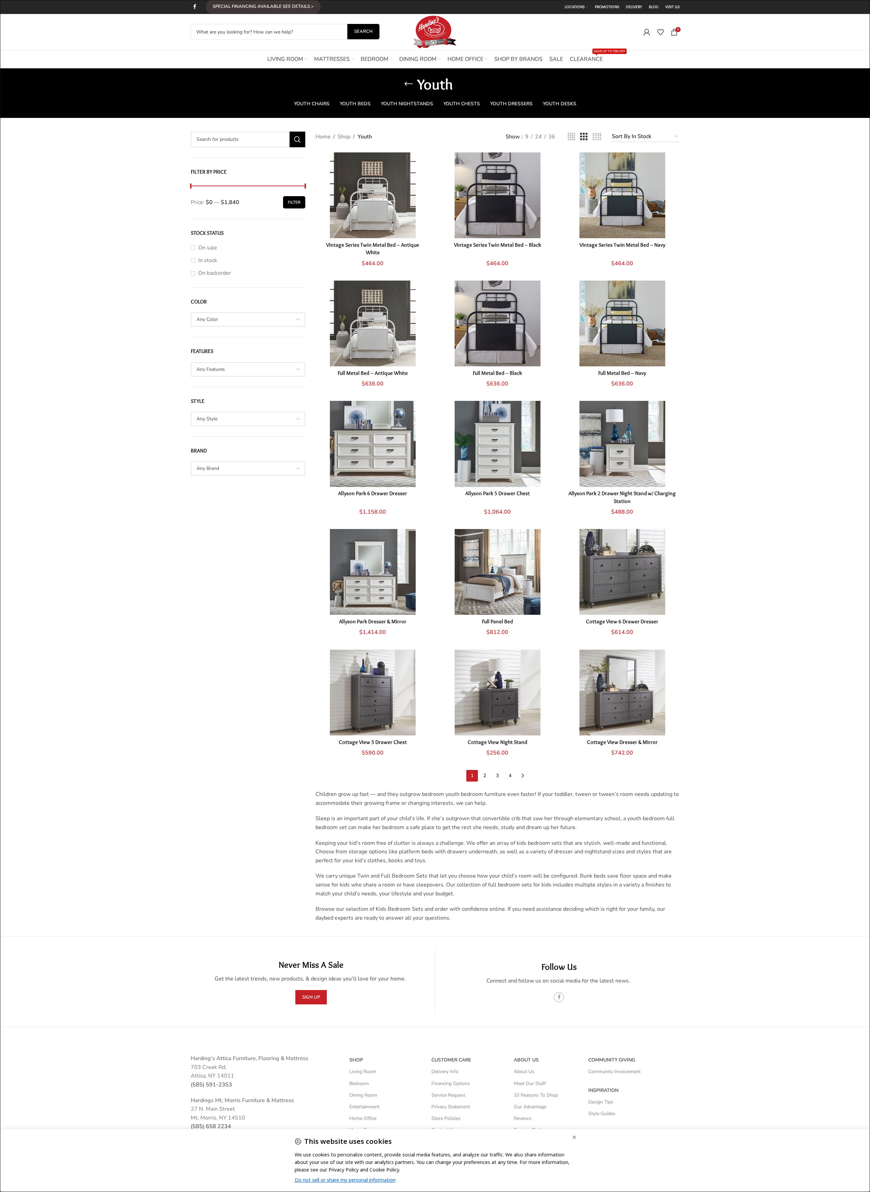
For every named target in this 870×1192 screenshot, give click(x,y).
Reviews (523, 1118)
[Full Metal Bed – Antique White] (373, 323)
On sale (207, 248)
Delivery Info (444, 1071)
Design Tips (600, 1102)
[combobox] (248, 319)
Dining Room (363, 1095)
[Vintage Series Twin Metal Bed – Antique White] (373, 195)
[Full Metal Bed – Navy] (622, 323)
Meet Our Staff (530, 1083)
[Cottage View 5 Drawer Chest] (373, 692)
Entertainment (364, 1106)
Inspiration (603, 1090)
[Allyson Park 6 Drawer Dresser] (373, 444)
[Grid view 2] (571, 137)
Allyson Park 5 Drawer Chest (497, 493)
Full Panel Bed (497, 621)
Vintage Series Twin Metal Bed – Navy (622, 245)
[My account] (647, 32)
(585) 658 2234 (211, 1126)
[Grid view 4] (597, 137)
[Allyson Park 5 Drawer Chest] (497, 444)
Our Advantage (530, 1106)
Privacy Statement (450, 1106)
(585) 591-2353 (211, 1084)
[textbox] (248, 319)
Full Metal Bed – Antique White (373, 373)
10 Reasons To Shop (536, 1095)
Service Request (448, 1095)
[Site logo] (435, 31)
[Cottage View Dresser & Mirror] (622, 692)
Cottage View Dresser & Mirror (622, 742)
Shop (344, 136)
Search (363, 31)
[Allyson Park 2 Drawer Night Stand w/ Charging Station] (622, 444)
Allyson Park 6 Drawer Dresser (372, 493)
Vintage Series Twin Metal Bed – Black (497, 245)
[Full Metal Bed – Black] (497, 323)
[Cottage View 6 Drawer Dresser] (622, 572)
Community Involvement (614, 1071)
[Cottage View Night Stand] (497, 692)
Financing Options (450, 1083)
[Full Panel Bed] (497, 572)
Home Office (362, 1118)
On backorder (214, 273)
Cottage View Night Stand (497, 742)
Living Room (362, 1071)
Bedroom (359, 1083)
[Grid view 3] (584, 137)
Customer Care (451, 1060)
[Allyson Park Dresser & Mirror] (373, 572)
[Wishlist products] (660, 32)
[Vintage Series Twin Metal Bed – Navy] (622, 195)
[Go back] (408, 84)
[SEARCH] (297, 139)
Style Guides (601, 1113)
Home (323, 136)
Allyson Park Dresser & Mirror (372, 621)
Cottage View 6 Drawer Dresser (622, 621)
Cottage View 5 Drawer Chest (373, 742)
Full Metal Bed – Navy (622, 373)
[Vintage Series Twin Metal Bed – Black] (497, 195)
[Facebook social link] (195, 7)
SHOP (356, 1060)
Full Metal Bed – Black (497, 373)
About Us (526, 1060)
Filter (294, 202)
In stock (207, 260)
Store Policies (445, 1118)
